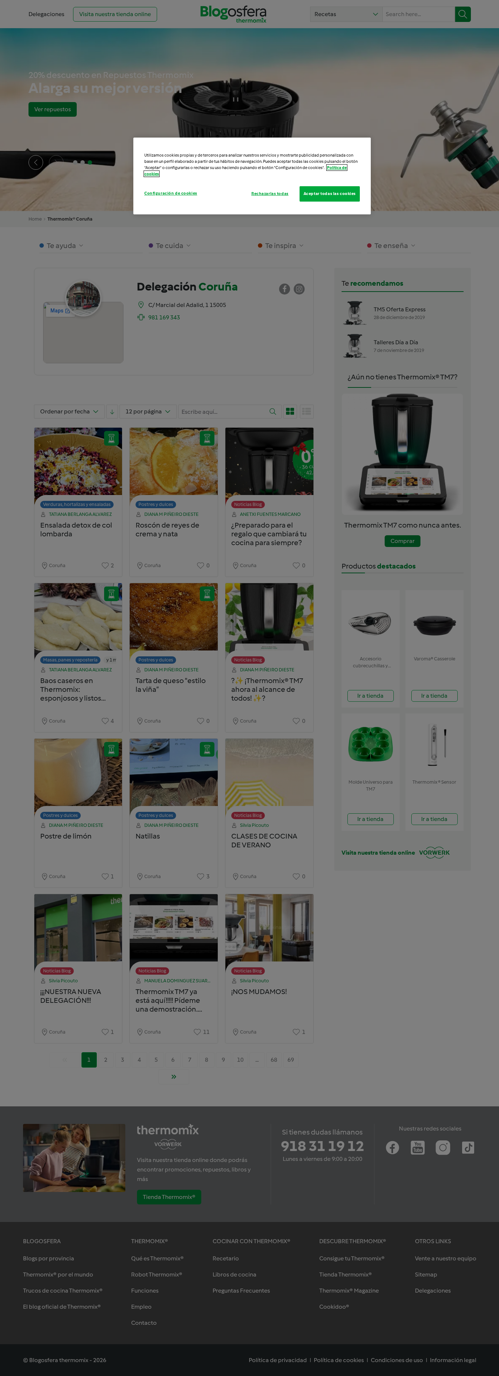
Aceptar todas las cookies (330, 193)
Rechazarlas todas (270, 193)
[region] (252, 176)
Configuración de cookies (170, 193)
